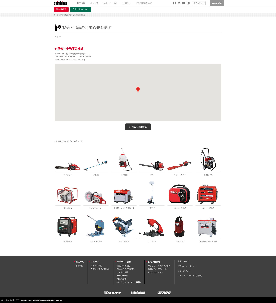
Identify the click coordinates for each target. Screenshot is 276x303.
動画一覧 (79, 266)
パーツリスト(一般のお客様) (129, 282)
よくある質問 (122, 272)
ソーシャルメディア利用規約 (190, 276)
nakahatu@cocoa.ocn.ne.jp (73, 59)
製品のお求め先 (123, 266)
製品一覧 (80, 261)
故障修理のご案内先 (125, 269)
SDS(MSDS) (122, 276)
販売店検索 (61, 9)
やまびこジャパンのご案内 (159, 266)
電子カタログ (199, 3)
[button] (138, 89)
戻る (58, 36)
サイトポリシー (184, 271)
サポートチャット (155, 272)
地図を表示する (139, 126)
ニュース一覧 (96, 266)
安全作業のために (144, 3)
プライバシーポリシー (187, 266)
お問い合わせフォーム (157, 269)
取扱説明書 (121, 279)
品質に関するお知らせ (100, 269)
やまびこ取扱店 (62, 15)
